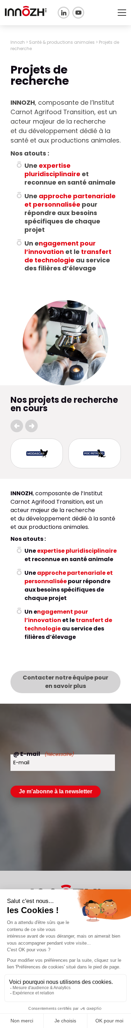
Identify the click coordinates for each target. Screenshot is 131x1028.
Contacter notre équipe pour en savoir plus (65, 682)
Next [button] (31, 426)
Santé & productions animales (62, 42)
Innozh (17, 42)
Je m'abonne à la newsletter (55, 791)
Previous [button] (16, 426)
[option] (36, 453)
